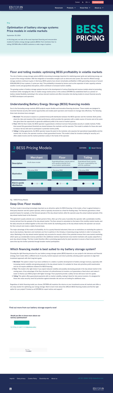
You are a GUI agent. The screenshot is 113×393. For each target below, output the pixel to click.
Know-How (84, 8)
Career (77, 2)
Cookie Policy (32, 378)
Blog (8, 23)
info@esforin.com (98, 378)
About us (98, 8)
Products (70, 8)
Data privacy (21, 378)
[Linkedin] (10, 389)
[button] (82, 2)
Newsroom (59, 8)
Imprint (12, 378)
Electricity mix (44, 378)
